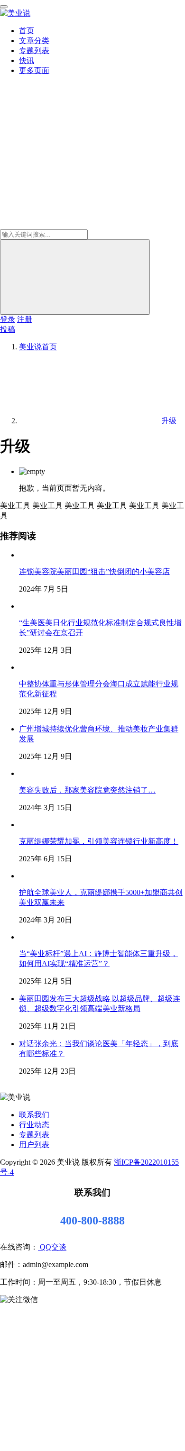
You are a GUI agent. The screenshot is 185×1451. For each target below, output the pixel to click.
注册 (24, 319)
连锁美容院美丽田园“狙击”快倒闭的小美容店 (94, 571)
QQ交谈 (52, 1247)
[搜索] (75, 277)
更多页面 (34, 70)
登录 (7, 319)
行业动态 (34, 1125)
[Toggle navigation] (4, 6)
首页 (26, 31)
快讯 (26, 60)
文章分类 (34, 41)
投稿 (7, 329)
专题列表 (34, 50)
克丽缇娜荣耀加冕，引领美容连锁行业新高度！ (98, 841)
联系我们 (34, 1115)
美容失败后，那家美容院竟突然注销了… (87, 790)
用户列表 (34, 1145)
